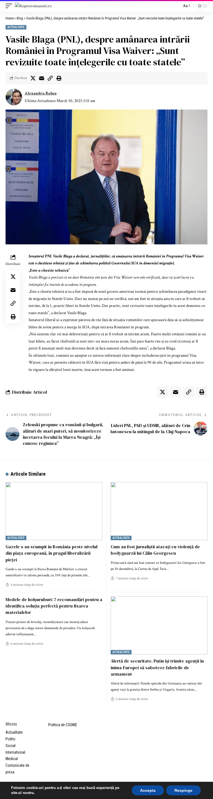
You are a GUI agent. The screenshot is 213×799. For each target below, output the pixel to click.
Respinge (183, 790)
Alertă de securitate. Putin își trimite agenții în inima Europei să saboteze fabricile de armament (157, 667)
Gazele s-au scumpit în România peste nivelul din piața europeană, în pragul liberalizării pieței (51, 553)
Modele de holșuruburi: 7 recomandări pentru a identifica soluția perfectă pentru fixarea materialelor (54, 605)
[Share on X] (33, 78)
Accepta (148, 790)
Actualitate (15, 27)
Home (10, 18)
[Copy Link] (50, 78)
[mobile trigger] (10, 6)
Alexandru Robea (41, 93)
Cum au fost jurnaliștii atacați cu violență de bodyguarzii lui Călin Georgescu (155, 550)
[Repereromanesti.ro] (33, 6)
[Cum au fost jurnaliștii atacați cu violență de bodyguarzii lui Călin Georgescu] (159, 511)
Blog (20, 18)
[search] (176, 6)
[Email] (41, 78)
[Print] (59, 78)
